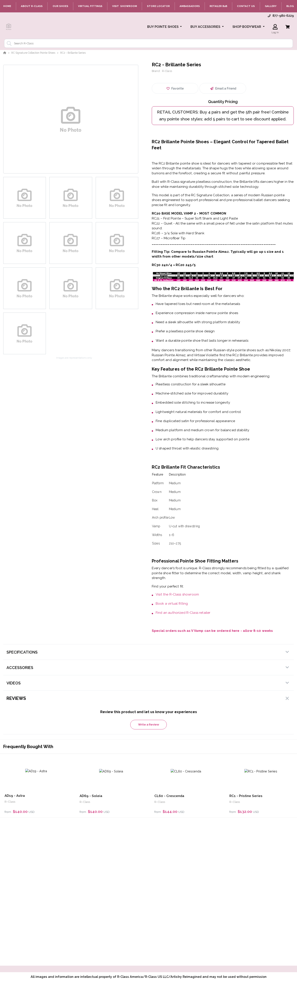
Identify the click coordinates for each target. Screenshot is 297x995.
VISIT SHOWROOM (124, 6)
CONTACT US (246, 6)
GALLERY (271, 6)
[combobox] (148, 43)
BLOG (290, 6)
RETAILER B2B (218, 6)
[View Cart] (287, 27)
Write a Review (148, 724)
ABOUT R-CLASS (32, 6)
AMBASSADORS (190, 6)
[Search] (8, 43)
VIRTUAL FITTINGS (90, 6)
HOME (7, 6)
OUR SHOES (60, 6)
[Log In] (275, 27)
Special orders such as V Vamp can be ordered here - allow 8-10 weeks (212, 631)
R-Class (167, 71)
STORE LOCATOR (158, 6)
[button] (164, 27)
